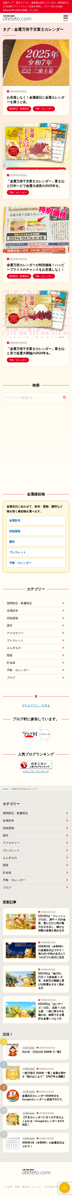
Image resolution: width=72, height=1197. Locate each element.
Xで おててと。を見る (36, 705)
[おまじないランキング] (36, 766)
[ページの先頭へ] (64, 1187)
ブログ (11, 677)
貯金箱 (11, 662)
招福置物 (14, 531)
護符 (12, 541)
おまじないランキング (36, 771)
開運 (9, 655)
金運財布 (14, 520)
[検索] (64, 397)
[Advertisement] (36, 447)
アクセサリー (15, 633)
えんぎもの (14, 647)
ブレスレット (17, 552)
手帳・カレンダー (20, 562)
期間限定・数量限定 (19, 603)
